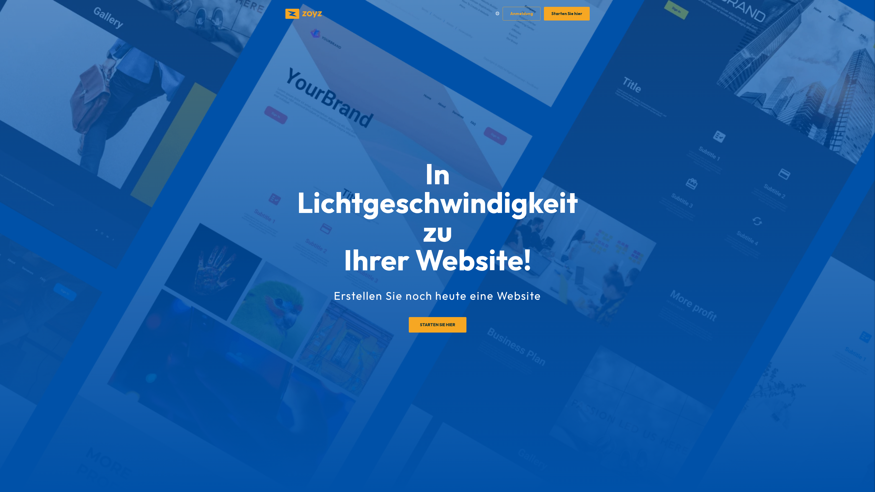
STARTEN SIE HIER (437, 324)
